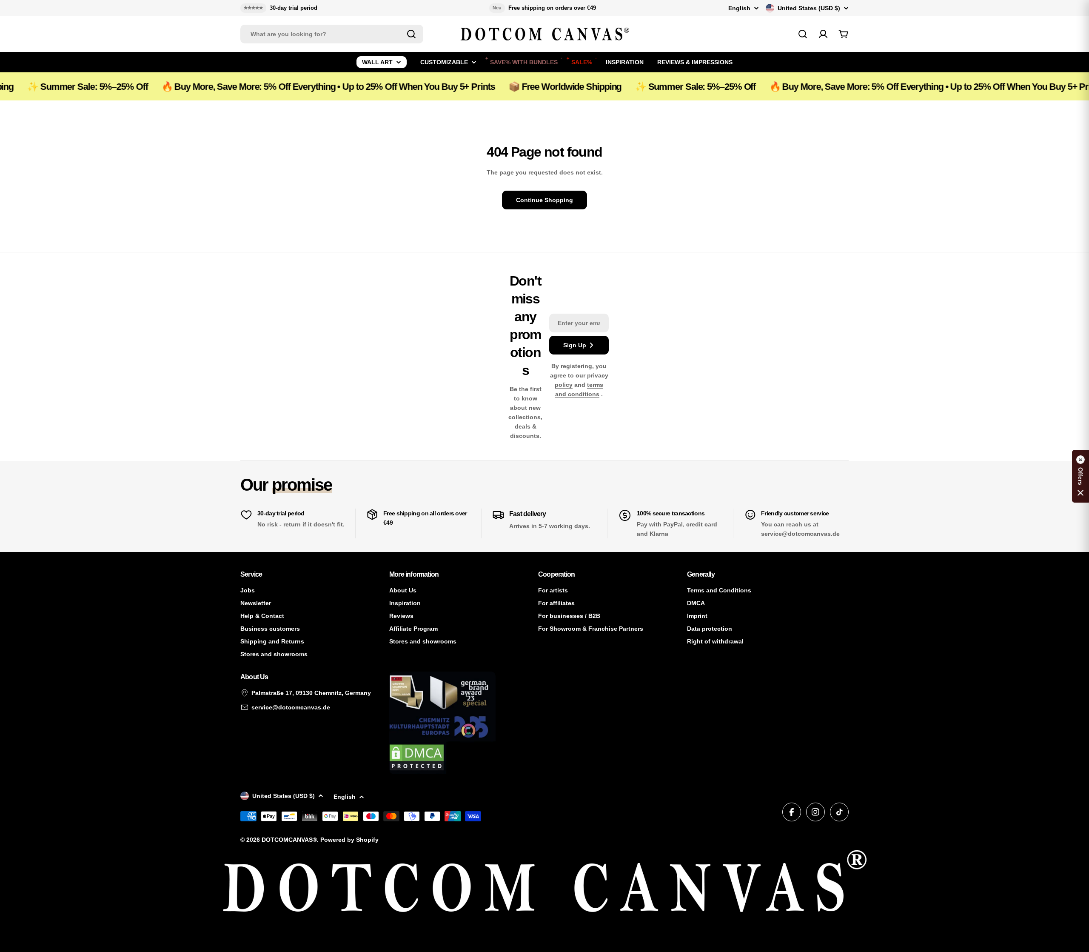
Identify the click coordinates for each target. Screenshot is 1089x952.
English (739, 8)
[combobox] (331, 34)
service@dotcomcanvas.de (290, 707)
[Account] (823, 34)
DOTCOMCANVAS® (289, 839)
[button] (1080, 476)
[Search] (411, 34)
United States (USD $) (809, 8)
